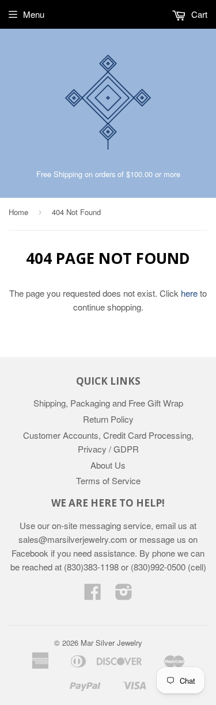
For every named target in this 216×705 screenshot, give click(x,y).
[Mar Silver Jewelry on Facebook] (92, 595)
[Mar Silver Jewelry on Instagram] (123, 595)
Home (18, 211)
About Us (108, 465)
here (189, 293)
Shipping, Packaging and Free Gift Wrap (108, 403)
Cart (198, 14)
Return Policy (108, 419)
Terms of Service (108, 480)
